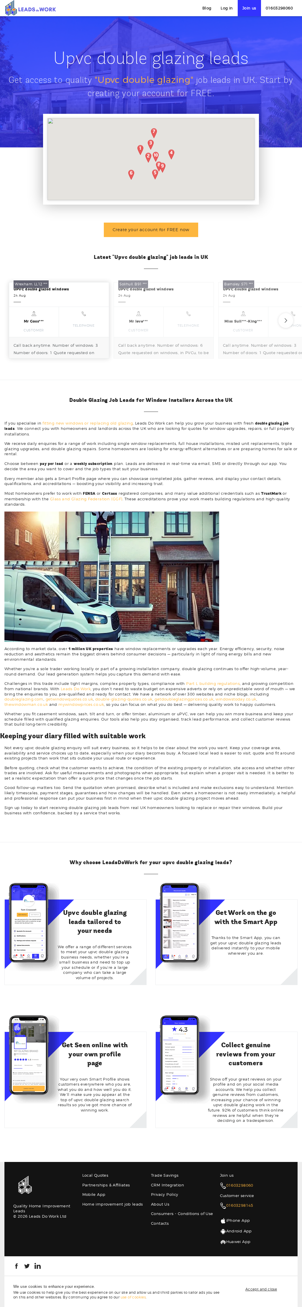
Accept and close (261, 1289)
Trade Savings (164, 1175)
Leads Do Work (76, 688)
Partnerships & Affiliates (106, 1185)
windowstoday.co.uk (236, 699)
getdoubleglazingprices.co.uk (184, 699)
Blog (206, 8)
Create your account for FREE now (151, 229)
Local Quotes (95, 1175)
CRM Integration (167, 1185)
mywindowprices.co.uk (81, 704)
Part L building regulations (213, 683)
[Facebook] (16, 1265)
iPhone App (238, 1220)
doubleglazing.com (23, 699)
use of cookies (133, 1297)
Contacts (160, 1223)
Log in (227, 8)
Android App (239, 1231)
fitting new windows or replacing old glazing (87, 423)
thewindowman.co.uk (26, 704)
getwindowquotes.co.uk (69, 699)
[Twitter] (27, 1265)
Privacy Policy (164, 1194)
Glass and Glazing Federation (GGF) (86, 499)
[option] (59, 320)
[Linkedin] (38, 1265)
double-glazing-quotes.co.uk (123, 699)
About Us (160, 1204)
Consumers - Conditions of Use (182, 1213)
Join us (249, 8)
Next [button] (285, 320)
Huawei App (238, 1241)
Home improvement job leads (112, 1204)
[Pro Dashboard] (30, 7)
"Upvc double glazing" (144, 79)
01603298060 (279, 8)
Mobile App (94, 1194)
